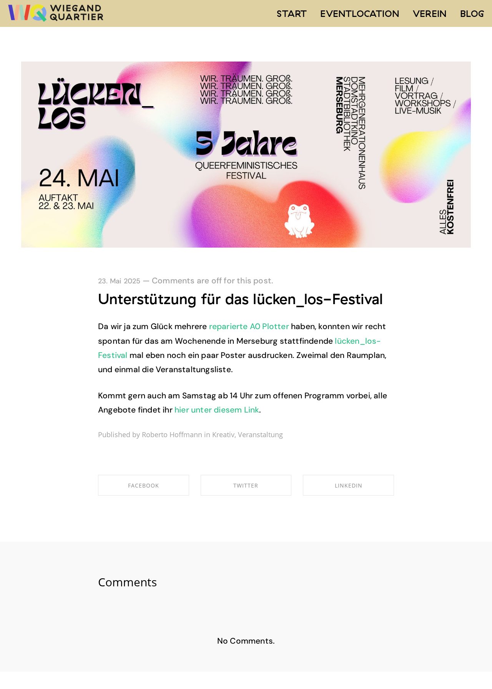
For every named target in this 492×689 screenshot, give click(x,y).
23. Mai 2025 (119, 281)
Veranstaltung (260, 434)
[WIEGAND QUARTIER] (56, 13)
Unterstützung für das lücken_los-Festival (240, 299)
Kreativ (223, 434)
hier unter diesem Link (217, 409)
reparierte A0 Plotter (249, 326)
